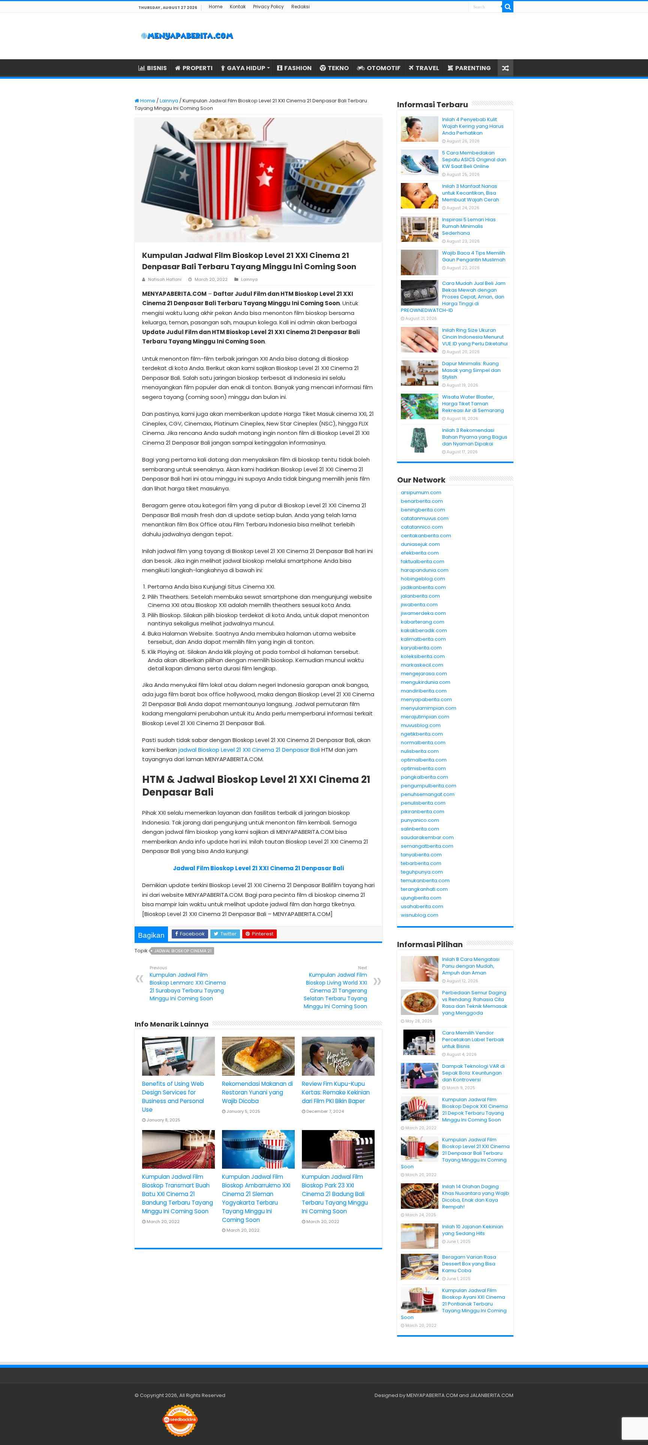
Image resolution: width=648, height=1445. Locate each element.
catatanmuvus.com (424, 518)
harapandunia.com (424, 570)
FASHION (298, 68)
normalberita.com (423, 742)
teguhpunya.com (422, 871)
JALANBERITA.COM (491, 1395)
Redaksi (300, 6)
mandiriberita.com (424, 690)
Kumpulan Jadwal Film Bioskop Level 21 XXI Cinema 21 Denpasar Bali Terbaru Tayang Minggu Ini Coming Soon (455, 1153)
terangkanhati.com (424, 889)
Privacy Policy (268, 6)
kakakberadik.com (424, 630)
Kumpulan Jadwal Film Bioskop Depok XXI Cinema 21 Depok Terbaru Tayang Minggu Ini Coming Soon (475, 1109)
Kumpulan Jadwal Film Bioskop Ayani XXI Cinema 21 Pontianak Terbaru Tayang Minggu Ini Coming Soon (454, 1304)
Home (215, 6)
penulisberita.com (423, 802)
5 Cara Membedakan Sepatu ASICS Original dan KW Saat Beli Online (474, 159)
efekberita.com (420, 552)
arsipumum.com (421, 492)
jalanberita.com (420, 596)
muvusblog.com (421, 725)
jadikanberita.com (423, 587)
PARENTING (473, 68)
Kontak (238, 6)
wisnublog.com (419, 915)
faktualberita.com (422, 561)
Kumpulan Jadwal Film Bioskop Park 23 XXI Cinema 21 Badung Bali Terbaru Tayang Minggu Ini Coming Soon (335, 1194)
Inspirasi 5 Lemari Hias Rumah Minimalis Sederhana (469, 226)
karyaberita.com (421, 647)
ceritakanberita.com (426, 535)
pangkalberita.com (424, 777)
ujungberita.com (421, 897)
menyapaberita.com (426, 699)
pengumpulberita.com (428, 785)
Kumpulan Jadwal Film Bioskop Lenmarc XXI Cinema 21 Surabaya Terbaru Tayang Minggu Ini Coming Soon (188, 983)
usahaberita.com (422, 906)
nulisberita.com (420, 751)
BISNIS (157, 68)
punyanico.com (420, 820)
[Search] (507, 6)
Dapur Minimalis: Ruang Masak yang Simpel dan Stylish (471, 370)
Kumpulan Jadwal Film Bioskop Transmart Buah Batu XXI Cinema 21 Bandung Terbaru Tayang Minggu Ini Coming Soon (177, 1194)
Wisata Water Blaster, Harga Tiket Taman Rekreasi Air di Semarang (473, 403)
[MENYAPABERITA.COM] (187, 36)
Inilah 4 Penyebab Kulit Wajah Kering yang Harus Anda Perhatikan (473, 126)
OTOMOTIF (383, 68)
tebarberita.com (421, 863)
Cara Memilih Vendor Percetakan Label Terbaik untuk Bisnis (473, 1039)
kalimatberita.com (423, 639)
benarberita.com (422, 501)
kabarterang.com (422, 621)
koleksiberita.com (423, 656)
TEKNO (338, 68)
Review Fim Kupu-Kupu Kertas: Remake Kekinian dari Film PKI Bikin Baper (336, 1092)
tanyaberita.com (421, 854)
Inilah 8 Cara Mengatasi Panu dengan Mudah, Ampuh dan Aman (471, 966)
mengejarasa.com (424, 673)
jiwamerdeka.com (423, 613)
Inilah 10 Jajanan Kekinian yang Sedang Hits (472, 1230)
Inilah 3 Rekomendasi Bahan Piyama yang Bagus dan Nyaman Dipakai (474, 437)
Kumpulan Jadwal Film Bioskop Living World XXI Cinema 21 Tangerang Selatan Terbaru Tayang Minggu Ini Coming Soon (335, 987)
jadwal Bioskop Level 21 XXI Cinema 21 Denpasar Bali (249, 750)
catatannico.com (422, 527)
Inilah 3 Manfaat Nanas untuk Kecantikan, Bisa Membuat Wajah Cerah (470, 193)
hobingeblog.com (423, 578)
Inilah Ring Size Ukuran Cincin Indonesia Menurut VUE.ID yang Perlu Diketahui (475, 337)
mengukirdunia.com (425, 682)
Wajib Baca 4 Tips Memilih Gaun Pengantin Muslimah (474, 256)
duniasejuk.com (420, 544)
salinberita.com (420, 828)
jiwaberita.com (419, 604)
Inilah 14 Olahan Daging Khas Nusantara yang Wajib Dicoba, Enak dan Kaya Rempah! (475, 1196)
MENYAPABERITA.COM (432, 1395)
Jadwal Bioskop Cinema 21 (183, 951)
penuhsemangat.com (427, 794)
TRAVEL (427, 68)
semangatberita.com (427, 846)
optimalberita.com (424, 759)
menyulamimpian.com (428, 708)
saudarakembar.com (427, 837)
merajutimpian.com (425, 716)
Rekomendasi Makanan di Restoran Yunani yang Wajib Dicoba (257, 1092)
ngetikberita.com (422, 733)
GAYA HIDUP (246, 68)
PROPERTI (198, 68)
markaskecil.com (422, 665)
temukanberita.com (425, 880)
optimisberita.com (423, 768)
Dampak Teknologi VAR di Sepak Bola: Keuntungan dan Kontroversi (473, 1073)
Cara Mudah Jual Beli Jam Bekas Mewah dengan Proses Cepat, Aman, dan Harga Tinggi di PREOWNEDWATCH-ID (453, 297)
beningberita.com (423, 509)
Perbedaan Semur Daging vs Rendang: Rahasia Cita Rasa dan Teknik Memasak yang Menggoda (474, 1002)
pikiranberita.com (422, 811)
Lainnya (169, 100)
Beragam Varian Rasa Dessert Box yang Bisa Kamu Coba (469, 1263)
